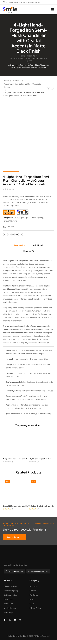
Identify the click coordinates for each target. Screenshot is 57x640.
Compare (10, 227)
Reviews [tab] (28, 251)
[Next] (52, 88)
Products (31, 56)
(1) (13, 189)
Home (22, 56)
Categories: (8, 218)
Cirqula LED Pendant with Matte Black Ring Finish (20, 506)
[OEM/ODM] (9, 212)
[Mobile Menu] (52, 9)
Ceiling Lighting (31, 58)
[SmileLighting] (22, 212)
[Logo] (10, 10)
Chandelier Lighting (35, 218)
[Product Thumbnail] (28, 128)
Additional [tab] (38, 245)
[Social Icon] (4, 234)
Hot (7, 481)
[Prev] (48, 88)
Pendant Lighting (17, 58)
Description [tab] (19, 245)
